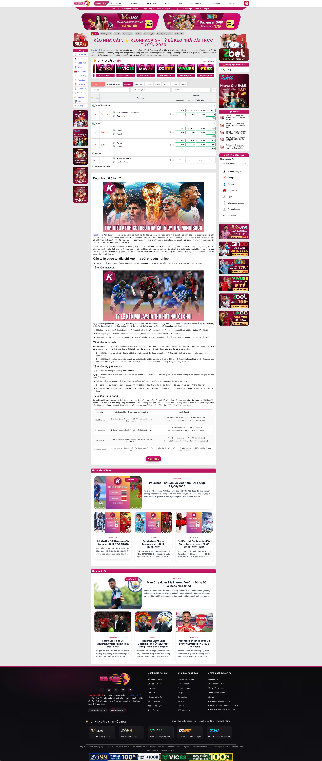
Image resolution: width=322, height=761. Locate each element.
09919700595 (224, 701)
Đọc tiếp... (154, 458)
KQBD (167, 4)
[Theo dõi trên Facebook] (101, 690)
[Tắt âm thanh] (214, 90)
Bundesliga (187, 9)
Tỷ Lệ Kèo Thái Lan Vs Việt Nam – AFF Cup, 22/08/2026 (177, 484)
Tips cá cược (214, 4)
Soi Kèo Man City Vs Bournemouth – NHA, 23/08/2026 (153, 544)
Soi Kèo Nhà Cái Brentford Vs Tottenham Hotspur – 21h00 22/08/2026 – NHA (194, 544)
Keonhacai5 (98, 235)
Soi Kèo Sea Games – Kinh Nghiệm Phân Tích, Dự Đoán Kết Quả (236, 117)
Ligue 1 (207, 9)
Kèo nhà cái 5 (96, 50)
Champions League (130, 9)
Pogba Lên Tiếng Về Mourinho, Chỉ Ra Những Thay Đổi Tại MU (113, 643)
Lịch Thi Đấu (151, 4)
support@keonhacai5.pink (227, 705)
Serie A (198, 9)
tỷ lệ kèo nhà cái (134, 695)
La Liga (176, 9)
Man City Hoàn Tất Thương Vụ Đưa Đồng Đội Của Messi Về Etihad (177, 584)
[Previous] (91, 68)
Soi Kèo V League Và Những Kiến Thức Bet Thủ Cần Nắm (236, 132)
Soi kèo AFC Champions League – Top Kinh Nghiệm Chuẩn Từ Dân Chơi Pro (235, 147)
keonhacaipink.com (226, 709)
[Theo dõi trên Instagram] (109, 690)
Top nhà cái (196, 4)
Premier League (163, 9)
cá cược (184, 323)
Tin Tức (232, 4)
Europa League (148, 9)
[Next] (216, 68)
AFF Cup (115, 9)
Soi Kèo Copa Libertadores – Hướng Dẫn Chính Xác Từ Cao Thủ (236, 139)
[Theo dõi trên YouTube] (130, 690)
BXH (180, 4)
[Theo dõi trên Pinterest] (123, 690)
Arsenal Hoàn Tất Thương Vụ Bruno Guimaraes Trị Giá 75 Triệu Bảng (194, 643)
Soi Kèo (134, 4)
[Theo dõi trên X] (116, 690)
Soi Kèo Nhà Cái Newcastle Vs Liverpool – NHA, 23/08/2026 (112, 542)
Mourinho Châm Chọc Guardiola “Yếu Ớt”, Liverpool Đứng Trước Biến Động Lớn (153, 643)
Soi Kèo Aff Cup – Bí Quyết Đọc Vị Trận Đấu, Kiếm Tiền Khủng (235, 125)
